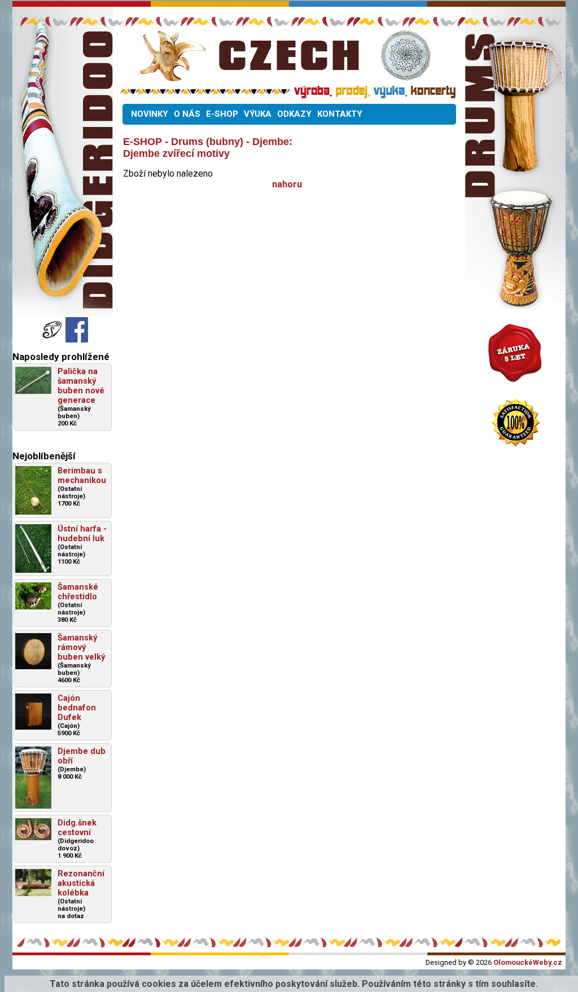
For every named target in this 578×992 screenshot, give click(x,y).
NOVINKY (149, 114)
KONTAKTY (339, 114)
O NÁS (187, 114)
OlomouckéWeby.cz (527, 962)
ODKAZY (294, 114)
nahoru (287, 184)
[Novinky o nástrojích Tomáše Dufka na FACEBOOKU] (53, 339)
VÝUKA (258, 114)
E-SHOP (222, 114)
